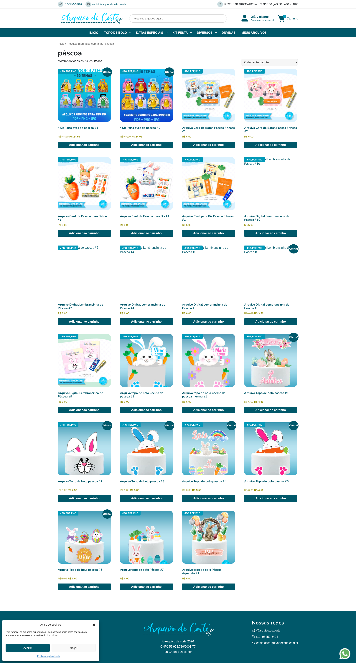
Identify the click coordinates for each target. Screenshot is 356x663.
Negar (73, 647)
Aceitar (27, 647)
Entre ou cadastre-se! (262, 20)
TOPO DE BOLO (115, 32)
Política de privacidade (48, 656)
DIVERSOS (204, 32)
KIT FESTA (180, 32)
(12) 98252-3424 (73, 4)
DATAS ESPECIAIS (149, 32)
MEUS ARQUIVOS (254, 32)
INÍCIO (93, 32)
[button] (94, 624)
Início (61, 43)
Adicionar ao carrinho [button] (84, 144)
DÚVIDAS (228, 32)
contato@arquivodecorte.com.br (109, 4)
